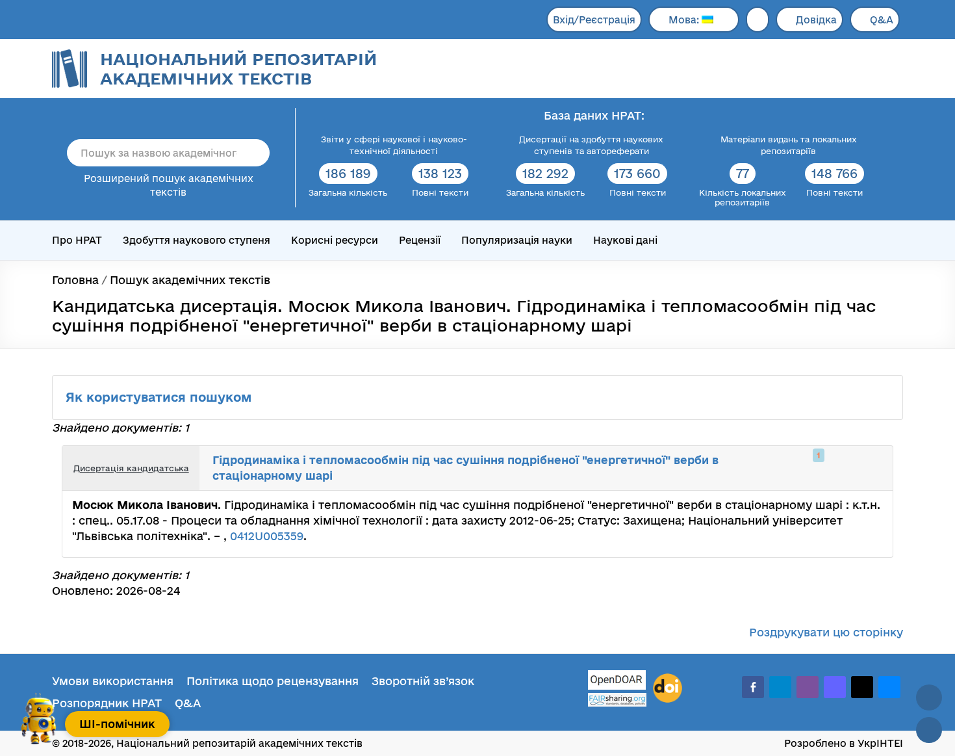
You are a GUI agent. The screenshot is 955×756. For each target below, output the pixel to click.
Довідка (816, 19)
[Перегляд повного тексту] (815, 468)
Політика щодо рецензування (272, 681)
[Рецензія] (858, 468)
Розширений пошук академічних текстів (168, 185)
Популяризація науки (516, 240)
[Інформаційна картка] (830, 468)
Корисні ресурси (334, 240)
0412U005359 (266, 536)
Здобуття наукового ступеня (196, 240)
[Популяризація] (872, 468)
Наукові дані (625, 240)
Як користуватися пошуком (160, 397)
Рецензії (419, 240)
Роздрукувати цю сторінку (826, 632)
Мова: (685, 19)
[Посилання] (844, 468)
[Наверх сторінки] (929, 697)
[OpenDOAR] (617, 681)
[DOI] (667, 688)
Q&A (881, 19)
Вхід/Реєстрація (594, 19)
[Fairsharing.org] (617, 700)
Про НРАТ (77, 240)
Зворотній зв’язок (423, 681)
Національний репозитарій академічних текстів (238, 68)
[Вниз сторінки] (929, 730)
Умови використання (112, 681)
